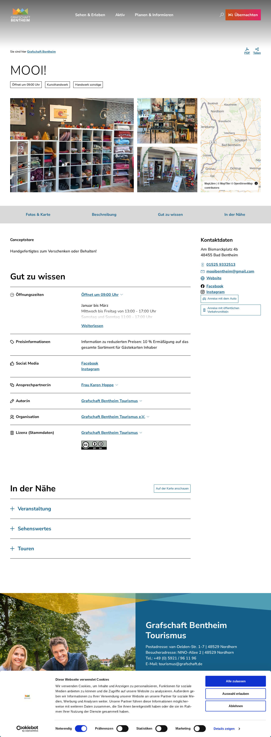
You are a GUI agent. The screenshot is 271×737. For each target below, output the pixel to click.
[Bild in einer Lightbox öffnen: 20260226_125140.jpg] (72, 145)
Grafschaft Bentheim (41, 52)
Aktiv (120, 14)
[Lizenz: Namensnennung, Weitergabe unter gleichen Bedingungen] (94, 448)
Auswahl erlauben (235, 693)
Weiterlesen (92, 325)
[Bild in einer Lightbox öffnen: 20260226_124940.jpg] (167, 169)
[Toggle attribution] (256, 183)
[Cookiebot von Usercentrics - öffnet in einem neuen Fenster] (27, 729)
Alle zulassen (236, 681)
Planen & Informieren (154, 14)
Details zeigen (224, 728)
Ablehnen (236, 706)
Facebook (89, 363)
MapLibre (210, 183)
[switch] (122, 728)
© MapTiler (224, 183)
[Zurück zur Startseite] (20, 14)
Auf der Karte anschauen (172, 488)
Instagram (90, 369)
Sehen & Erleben (90, 14)
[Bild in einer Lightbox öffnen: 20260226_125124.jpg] (167, 120)
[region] (231, 145)
